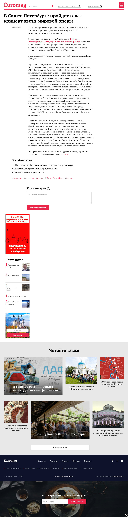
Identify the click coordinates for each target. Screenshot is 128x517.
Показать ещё (60, 447)
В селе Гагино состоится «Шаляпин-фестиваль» (81, 387)
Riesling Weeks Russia (70, 468)
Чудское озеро (13, 275)
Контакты (53, 461)
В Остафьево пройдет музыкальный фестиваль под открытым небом (108, 433)
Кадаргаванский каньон (12, 289)
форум (69, 178)
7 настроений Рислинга (12, 468)
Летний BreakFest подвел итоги (29, 172)
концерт (17, 178)
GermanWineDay (43, 468)
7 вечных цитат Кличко (12, 266)
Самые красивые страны (17, 296)
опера (39, 178)
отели (26, 468)
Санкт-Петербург (54, 178)
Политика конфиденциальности (64, 476)
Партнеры (76, 461)
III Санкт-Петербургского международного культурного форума (54, 40)
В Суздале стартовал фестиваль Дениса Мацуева (112, 384)
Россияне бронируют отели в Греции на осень (36, 168)
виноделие (56, 468)
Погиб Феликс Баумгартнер (12, 303)
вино (33, 468)
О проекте (42, 461)
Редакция (88, 461)
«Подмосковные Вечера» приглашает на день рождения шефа (43, 165)
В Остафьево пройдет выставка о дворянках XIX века (16, 428)
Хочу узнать (17, 335)
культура (29, 178)
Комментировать (38, 207)
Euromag (15, 4)
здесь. (65, 154)
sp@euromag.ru (119, 476)
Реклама (65, 461)
